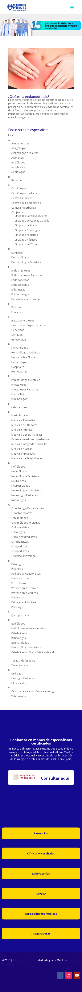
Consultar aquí (55, 778)
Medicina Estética (21, 430)
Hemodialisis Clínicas (24, 357)
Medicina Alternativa (23, 420)
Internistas (17, 394)
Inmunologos (19, 399)
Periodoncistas (20, 578)
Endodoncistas (20, 280)
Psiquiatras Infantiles (23, 602)
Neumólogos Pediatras (25, 476)
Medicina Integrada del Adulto (29, 444)
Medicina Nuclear (21, 449)
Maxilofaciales (19, 415)
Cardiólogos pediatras (24, 193)
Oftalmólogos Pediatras (25, 522)
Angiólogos (18, 162)
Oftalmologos (19, 518)
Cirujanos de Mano (26, 225)
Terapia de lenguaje (23, 660)
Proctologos (18, 583)
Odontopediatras (21, 513)
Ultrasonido (18, 683)
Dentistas (16, 253)
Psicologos (17, 607)
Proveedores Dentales (24, 588)
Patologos (17, 564)
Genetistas (17, 330)
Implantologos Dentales (25, 380)
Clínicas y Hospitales (41, 853)
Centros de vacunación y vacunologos (34, 691)
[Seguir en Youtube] (77, 975)
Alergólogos (18, 148)
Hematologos (19, 347)
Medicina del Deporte (24, 425)
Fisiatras (16, 307)
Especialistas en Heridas (25, 299)
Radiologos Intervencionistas (28, 628)
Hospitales (17, 367)
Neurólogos (18, 481)
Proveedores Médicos (24, 593)
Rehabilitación (19, 633)
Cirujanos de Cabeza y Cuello (32, 220)
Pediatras (17, 569)
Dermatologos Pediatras (26, 262)
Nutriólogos (18, 500)
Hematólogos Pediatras (25, 352)
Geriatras (16, 335)
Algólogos (17, 157)
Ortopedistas (19, 546)
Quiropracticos (20, 615)
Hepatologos (19, 362)
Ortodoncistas (20, 541)
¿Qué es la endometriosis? (28, 96)
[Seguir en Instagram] (68, 975)
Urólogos (17, 673)
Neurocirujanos (20, 485)
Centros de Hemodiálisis (26, 203)
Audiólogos (18, 172)
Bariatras (16, 180)
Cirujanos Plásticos (26, 239)
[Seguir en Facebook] (60, 975)
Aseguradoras (41, 933)
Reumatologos (20, 642)
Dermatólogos (20, 257)
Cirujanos (17, 212)
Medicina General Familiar (26, 434)
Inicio (11, 135)
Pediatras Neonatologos (26, 573)
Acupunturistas (20, 143)
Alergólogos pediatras (24, 153)
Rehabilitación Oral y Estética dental (32, 652)
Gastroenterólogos (22, 320)
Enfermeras (18, 289)
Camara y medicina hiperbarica (30, 439)
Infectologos (18, 384)
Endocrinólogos (20, 270)
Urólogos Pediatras (23, 678)
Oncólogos (18, 532)
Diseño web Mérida (24, 960)
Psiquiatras (18, 597)
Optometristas (20, 527)
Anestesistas (18, 167)
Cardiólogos (18, 188)
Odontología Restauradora (27, 508)
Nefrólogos (18, 466)
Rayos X (41, 893)
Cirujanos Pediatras (26, 235)
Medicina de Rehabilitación (27, 458)
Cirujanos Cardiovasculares (31, 216)
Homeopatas (19, 371)
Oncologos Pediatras (24, 537)
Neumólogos (19, 471)
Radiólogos (18, 623)
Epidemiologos (20, 294)
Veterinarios (18, 696)
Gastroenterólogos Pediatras (28, 325)
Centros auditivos (21, 198)
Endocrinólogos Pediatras (26, 275)
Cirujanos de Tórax (26, 244)
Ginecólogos (18, 339)
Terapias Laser (20, 665)
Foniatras (16, 312)
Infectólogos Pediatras (24, 389)
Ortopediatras (20, 551)
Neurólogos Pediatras (24, 495)
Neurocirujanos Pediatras (26, 490)
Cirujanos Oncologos (27, 230)
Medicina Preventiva (23, 453)
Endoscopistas (20, 285)
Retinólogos (18, 638)
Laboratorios (19, 407)
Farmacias (41, 833)
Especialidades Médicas (41, 913)
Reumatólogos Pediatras (26, 647)
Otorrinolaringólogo (23, 556)
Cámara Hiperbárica (23, 207)
